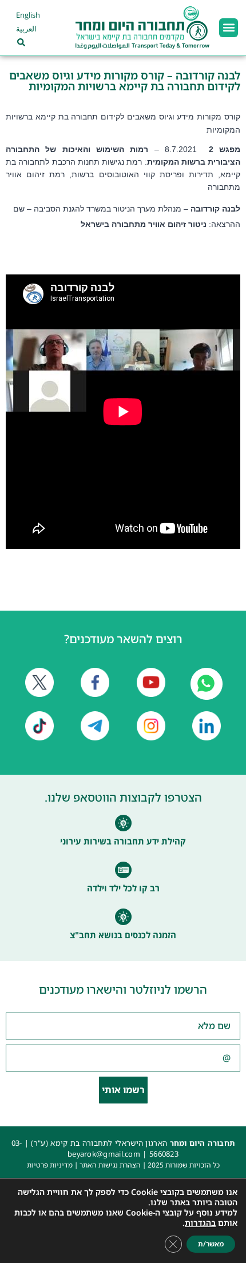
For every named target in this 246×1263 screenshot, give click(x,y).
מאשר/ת (211, 1244)
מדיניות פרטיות (50, 1165)
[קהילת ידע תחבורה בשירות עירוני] (123, 823)
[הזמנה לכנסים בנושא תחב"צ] (123, 917)
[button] (228, 27)
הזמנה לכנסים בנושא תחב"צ (123, 935)
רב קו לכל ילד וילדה (123, 888)
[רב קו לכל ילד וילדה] (123, 870)
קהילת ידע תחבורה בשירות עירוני (123, 841)
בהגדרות (200, 1223)
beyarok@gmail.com (104, 1154)
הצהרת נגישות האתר (110, 1165)
